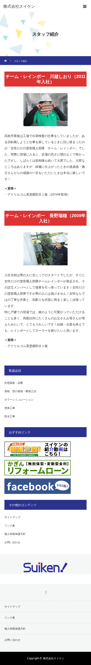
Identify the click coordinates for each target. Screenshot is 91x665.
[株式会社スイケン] (38, 6)
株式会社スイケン (53, 658)
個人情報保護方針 (15, 534)
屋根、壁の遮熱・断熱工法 (20, 391)
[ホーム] (5, 57)
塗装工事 (9, 408)
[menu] (85, 6)
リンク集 (9, 525)
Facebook (45, 591)
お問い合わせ (12, 542)
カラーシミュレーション (19, 399)
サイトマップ (12, 517)
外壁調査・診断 (13, 383)
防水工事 (9, 416)
